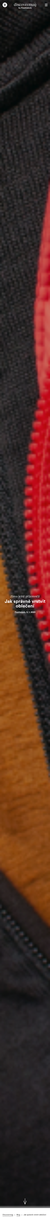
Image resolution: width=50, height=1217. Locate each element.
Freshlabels (20, 612)
